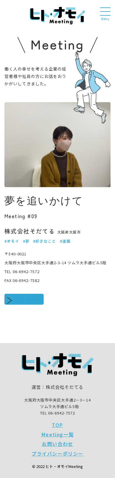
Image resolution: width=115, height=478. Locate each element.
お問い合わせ (57, 443)
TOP (57, 424)
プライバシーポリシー (57, 453)
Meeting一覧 (57, 434)
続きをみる (27, 299)
